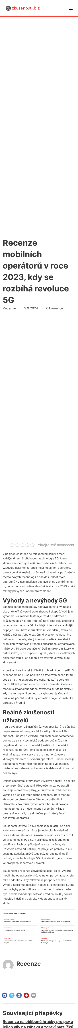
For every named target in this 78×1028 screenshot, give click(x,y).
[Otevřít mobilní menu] (71, 8)
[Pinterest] (26, 995)
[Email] (33, 995)
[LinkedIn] (19, 995)
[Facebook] (4, 995)
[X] (12, 995)
